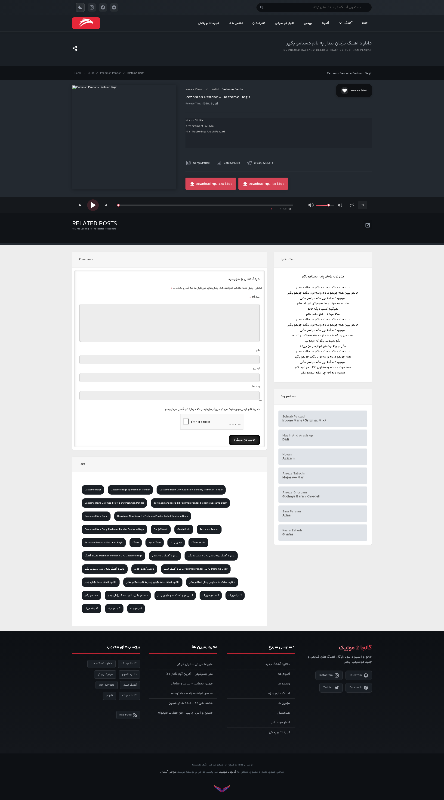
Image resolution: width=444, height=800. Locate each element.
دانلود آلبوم (129, 674)
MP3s (91, 73)
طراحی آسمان (168, 772)
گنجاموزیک (136, 609)
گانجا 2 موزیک (227, 772)
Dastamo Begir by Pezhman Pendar (130, 490)
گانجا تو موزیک (211, 595)
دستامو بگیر (91, 595)
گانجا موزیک (235, 595)
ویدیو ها (284, 683)
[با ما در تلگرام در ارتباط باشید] (114, 7)
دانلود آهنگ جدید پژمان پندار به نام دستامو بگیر (152, 582)
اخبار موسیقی (284, 23)
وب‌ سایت (254, 386)
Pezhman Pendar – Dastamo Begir (349, 73)
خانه (365, 23)
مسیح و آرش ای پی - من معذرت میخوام (185, 712)
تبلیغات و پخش (208, 23)
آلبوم (325, 23)
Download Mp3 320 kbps (213, 184)
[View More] (368, 224)
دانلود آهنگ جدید (144, 569)
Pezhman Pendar (110, 73)
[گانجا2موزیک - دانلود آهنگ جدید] (86, 23)
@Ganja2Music (263, 163)
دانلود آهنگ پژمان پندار (165, 556)
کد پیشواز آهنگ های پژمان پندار (175, 595)
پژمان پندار (176, 543)
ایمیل (256, 368)
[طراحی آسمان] (222, 788)
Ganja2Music (201, 163)
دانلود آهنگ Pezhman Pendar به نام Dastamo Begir (113, 556)
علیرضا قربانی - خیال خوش (194, 664)
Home (77, 73)
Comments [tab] (86, 259)
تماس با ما (235, 23)
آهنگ (348, 23)
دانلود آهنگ (198, 543)
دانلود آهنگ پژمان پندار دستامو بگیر (105, 569)
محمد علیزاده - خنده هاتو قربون (191, 703)
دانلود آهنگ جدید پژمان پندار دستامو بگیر (212, 582)
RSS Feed (125, 714)
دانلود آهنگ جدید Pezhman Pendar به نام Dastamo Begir (196, 569)
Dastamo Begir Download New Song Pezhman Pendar (114, 503)
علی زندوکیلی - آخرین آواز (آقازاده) (189, 674)
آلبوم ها (284, 674)
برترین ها (284, 703)
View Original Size (127, 179)
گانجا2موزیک (91, 609)
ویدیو (308, 23)
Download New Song (96, 516)
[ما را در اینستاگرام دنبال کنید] (92, 7)
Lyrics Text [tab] (288, 259)
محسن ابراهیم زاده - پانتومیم (191, 693)
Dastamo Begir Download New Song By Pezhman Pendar (191, 490)
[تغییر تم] (80, 7)
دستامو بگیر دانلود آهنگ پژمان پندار (128, 595)
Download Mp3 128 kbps (266, 184)
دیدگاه (254, 297)
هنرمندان (258, 23)
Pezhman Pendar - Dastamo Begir (104, 543)
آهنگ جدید (154, 543)
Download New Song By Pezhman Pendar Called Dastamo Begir (152, 516)
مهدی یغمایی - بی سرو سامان (192, 683)
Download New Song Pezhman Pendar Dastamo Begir (114, 529)
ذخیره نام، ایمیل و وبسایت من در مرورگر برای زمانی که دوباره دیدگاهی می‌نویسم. (212, 409)
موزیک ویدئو (105, 674)
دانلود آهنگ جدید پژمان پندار (101, 582)
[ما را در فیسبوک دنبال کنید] (103, 7)
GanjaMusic (183, 529)
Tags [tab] (82, 464)
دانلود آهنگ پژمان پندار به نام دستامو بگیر (329, 43)
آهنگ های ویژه (279, 693)
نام (258, 350)
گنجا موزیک (114, 609)
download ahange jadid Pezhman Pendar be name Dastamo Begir (190, 503)
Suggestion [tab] (288, 396)
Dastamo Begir (135, 73)
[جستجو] (261, 7)
